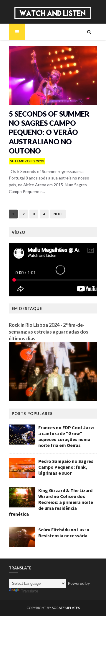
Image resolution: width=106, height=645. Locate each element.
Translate (29, 590)
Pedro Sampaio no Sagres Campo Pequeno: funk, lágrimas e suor (65, 467)
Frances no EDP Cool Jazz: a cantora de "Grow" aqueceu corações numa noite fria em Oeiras (66, 436)
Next (58, 214)
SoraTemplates (66, 607)
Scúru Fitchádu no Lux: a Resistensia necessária (63, 532)
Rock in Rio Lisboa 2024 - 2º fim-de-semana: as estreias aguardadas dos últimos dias (48, 331)
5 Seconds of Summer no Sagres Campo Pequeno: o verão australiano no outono (49, 132)
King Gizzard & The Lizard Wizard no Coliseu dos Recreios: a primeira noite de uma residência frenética (51, 502)
